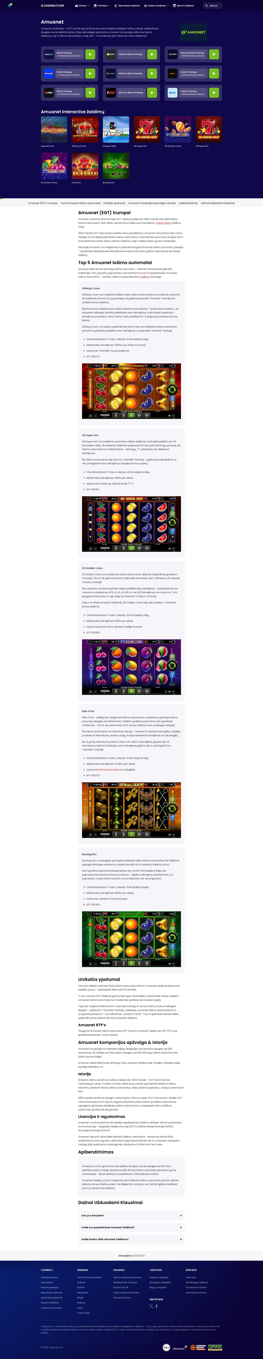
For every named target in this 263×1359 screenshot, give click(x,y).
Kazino (83, 5)
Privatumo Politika (196, 1287)
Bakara (81, 1302)
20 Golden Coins (49, 182)
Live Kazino (47, 1282)
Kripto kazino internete (126, 1292)
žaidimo (145, 277)
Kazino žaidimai (157, 5)
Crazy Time (83, 1312)
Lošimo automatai (51, 1307)
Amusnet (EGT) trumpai (42, 203)
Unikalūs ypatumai (114, 203)
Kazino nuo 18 (120, 1287)
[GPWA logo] (215, 1347)
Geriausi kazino (49, 1277)
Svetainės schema (196, 1292)
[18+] (166, 1347)
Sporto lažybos (185, 5)
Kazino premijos (50, 1287)
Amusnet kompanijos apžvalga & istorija (152, 203)
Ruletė (80, 1287)
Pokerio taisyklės (159, 1277)
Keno (80, 1307)
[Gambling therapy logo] (198, 1347)
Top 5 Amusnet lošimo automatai (80, 203)
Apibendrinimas (188, 203)
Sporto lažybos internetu (127, 1277)
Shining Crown (79, 146)
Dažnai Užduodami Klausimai (218, 203)
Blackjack (82, 1292)
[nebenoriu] (180, 1347)
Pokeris (81, 1282)
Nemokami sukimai (129, 5)
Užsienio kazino (122, 1297)
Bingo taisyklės (158, 1287)
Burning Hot (108, 182)
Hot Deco (76, 182)
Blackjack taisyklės (160, 1282)
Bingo (80, 1297)
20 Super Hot (202, 146)
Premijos (102, 5)
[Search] (206, 5)
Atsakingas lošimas (197, 1282)
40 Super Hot (140, 146)
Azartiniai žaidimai (51, 1297)
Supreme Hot (47, 146)
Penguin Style (109, 146)
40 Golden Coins (173, 146)
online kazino (163, 223)
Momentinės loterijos (125, 1282)
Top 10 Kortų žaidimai (89, 1277)
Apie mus (191, 1277)
